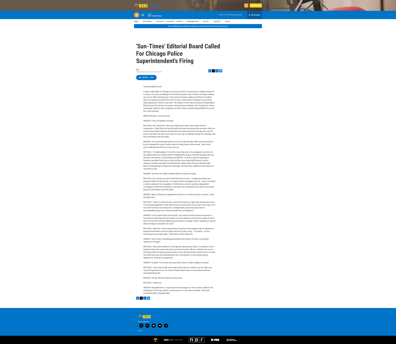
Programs (147, 21)
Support (217, 21)
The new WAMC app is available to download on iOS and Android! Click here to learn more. (198, 26)
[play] (136, 15)
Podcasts (160, 21)
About (227, 21)
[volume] (143, 15)
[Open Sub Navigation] (140, 21)
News (136, 21)
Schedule (170, 21)
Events (179, 21)
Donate (256, 5)
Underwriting (193, 21)
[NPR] (196, 339)
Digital (206, 21)
